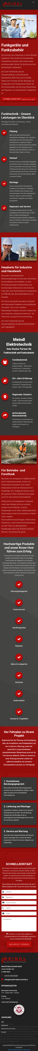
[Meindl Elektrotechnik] (12, 5)
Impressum (26, 1050)
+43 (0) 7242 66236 (11, 976)
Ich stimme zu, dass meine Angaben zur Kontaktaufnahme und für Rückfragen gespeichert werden (20, 936)
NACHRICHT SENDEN (19, 944)
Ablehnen (15, 1046)
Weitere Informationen (15, 1050)
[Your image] (13, 960)
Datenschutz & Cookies (22, 939)
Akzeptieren (5, 1046)
